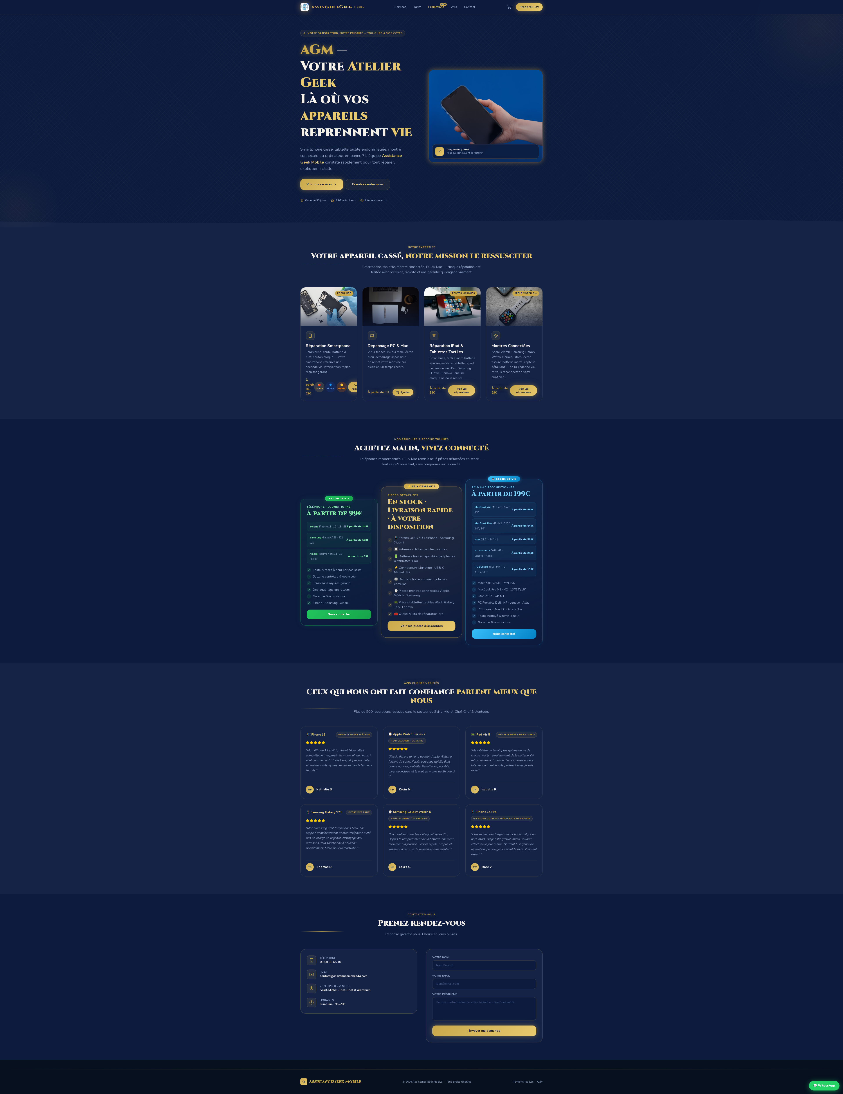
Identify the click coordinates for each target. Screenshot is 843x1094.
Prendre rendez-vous (368, 184)
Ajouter (405, 392)
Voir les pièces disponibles (421, 626)
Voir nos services (319, 184)
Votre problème (444, 994)
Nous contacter (339, 614)
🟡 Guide (341, 386)
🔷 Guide (330, 386)
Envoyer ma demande (484, 1031)
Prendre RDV (529, 7)
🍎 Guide (319, 386)
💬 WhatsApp (824, 1085)
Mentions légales (523, 1081)
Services (400, 7)
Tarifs (417, 7)
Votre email (441, 975)
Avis (454, 7)
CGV (540, 1081)
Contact (469, 7)
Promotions (436, 7)
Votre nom (440, 957)
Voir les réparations (461, 390)
